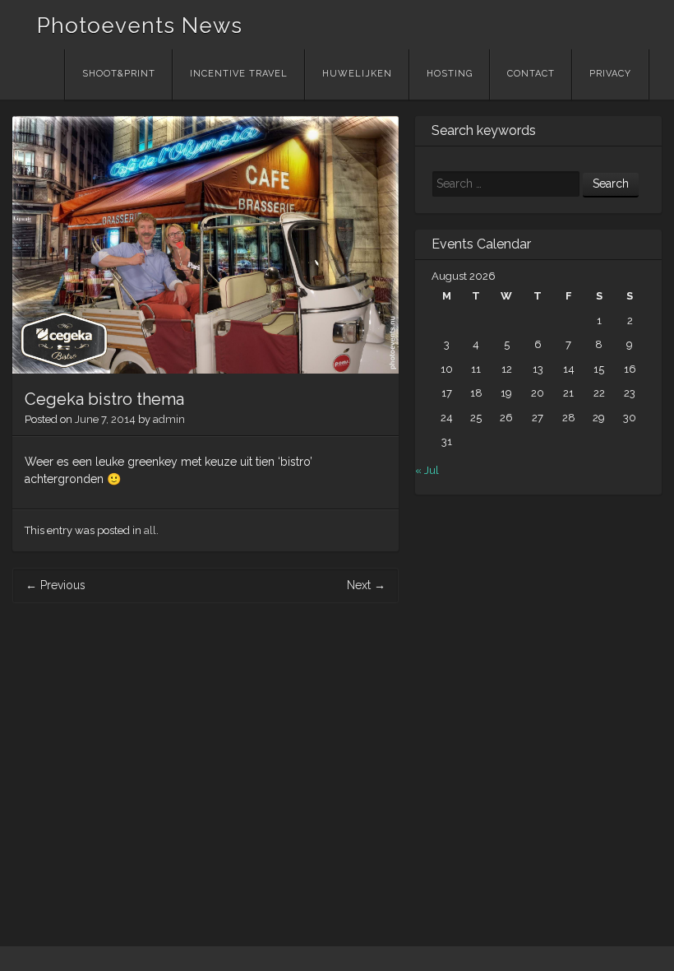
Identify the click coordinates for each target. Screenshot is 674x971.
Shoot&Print (118, 73)
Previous (55, 585)
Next (366, 585)
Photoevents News (139, 25)
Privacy (610, 73)
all (150, 530)
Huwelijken (357, 73)
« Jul (427, 470)
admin (169, 419)
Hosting (450, 73)
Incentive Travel (239, 73)
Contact (531, 73)
